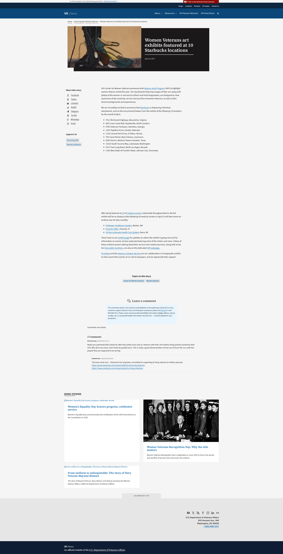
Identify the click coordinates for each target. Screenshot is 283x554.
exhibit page (123, 237)
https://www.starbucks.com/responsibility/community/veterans (118, 365)
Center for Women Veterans (133, 281)
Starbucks (144, 107)
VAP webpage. (153, 248)
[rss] (198, 513)
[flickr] (217, 513)
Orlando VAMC (112, 229)
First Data (105, 253)
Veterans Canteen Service (129, 253)
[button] (218, 13)
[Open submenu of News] (161, 13)
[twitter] (193, 513)
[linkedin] (212, 513)
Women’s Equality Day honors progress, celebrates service (100, 408)
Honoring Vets (73, 140)
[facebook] (203, 513)
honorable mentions (114, 248)
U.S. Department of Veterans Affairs (107, 549)
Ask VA (163, 310)
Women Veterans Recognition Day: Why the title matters (177, 448)
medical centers (134, 213)
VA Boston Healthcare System (119, 225)
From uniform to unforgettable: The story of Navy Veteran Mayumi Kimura (99, 474)
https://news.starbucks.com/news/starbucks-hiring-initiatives (117, 368)
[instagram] (208, 513)
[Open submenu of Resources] (175, 13)
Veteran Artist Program (154, 88)
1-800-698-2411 (211, 526)
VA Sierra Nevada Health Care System (122, 232)
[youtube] (188, 513)
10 (123, 213)
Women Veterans (74, 144)
